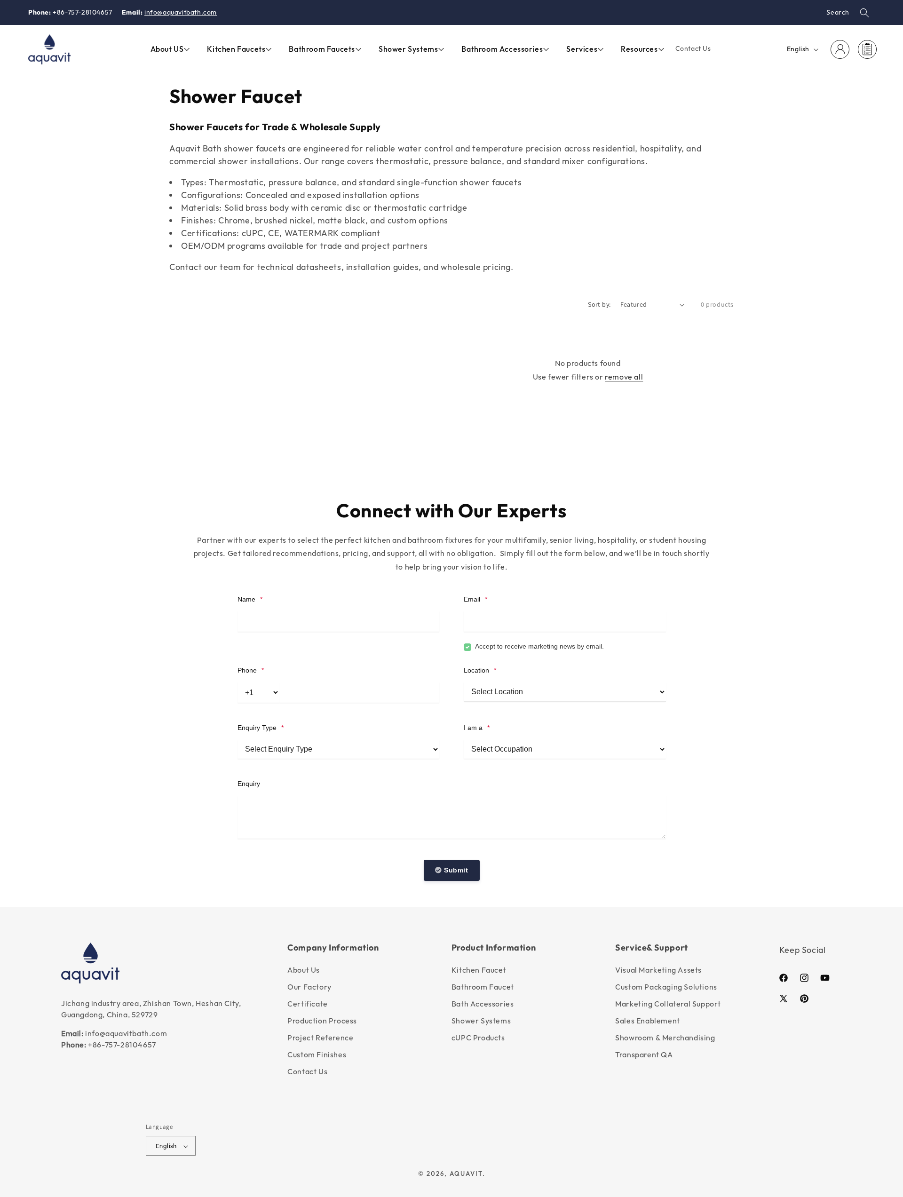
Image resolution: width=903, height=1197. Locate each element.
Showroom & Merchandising (665, 1037)
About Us (303, 970)
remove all (624, 376)
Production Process (322, 1020)
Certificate (307, 1003)
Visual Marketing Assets (658, 970)
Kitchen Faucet (479, 970)
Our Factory (309, 986)
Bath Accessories (483, 1003)
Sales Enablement (647, 1020)
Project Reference (320, 1037)
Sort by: (599, 304)
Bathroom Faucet (483, 986)
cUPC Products (478, 1037)
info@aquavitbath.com (180, 12)
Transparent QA (644, 1054)
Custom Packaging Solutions (666, 986)
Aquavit (466, 1174)
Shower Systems (481, 1020)
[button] (864, 12)
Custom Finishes (316, 1054)
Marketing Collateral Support (668, 1003)
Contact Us (307, 1071)
